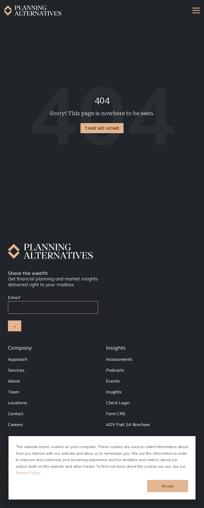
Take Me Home (102, 128)
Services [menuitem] (16, 370)
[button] (196, 10)
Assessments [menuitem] (119, 359)
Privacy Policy (27, 472)
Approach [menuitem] (17, 359)
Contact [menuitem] (15, 413)
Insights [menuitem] (114, 391)
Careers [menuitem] (15, 424)
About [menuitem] (14, 381)
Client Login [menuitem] (118, 402)
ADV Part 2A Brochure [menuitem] (128, 424)
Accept (168, 486)
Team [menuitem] (13, 391)
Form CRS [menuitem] (115, 413)
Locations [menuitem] (17, 402)
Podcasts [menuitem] (115, 370)
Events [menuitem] (113, 381)
